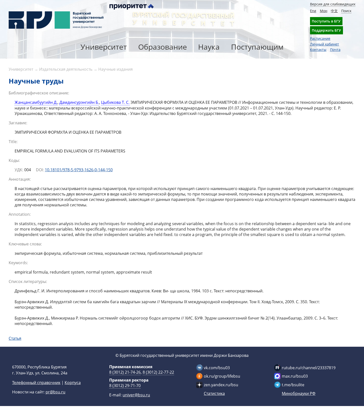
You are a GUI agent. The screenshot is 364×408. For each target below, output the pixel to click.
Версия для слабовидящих (332, 4)
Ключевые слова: (25, 244)
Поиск (346, 10)
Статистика (214, 393)
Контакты (318, 49)
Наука (209, 47)
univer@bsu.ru (136, 395)
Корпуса (73, 382)
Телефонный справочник (36, 382)
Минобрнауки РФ (298, 393)
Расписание (320, 38)
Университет (103, 47)
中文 (334, 10)
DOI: (40, 169)
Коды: (14, 160)
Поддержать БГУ (326, 30)
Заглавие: (18, 123)
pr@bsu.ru (55, 392)
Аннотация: (20, 179)
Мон (323, 10)
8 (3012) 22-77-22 (158, 372)
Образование (162, 47)
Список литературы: (28, 281)
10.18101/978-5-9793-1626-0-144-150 (79, 169)
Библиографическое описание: (39, 93)
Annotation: (20, 214)
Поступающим (257, 47)
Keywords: (18, 262)
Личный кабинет (324, 44)
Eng (313, 10)
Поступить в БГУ (326, 21)
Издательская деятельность (65, 69)
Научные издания (115, 69)
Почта (335, 49)
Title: (13, 141)
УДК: (19, 169)
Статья (15, 338)
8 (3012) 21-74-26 (125, 372)
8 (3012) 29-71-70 (125, 385)
